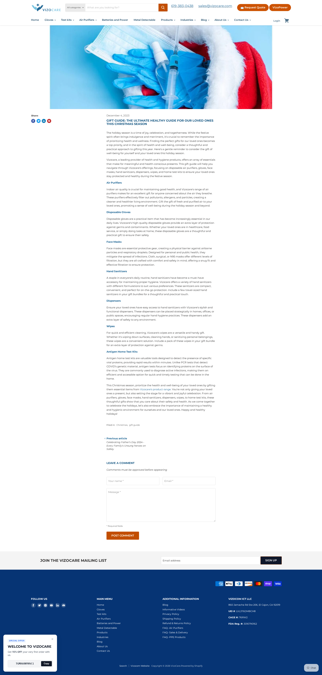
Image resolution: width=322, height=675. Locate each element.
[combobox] (121, 7)
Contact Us (241, 19)
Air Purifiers (87, 19)
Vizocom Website (140, 665)
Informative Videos (174, 609)
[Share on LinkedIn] (44, 121)
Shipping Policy (172, 618)
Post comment (122, 535)
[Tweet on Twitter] (39, 121)
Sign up (271, 560)
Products (167, 19)
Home (35, 19)
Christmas (121, 425)
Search (123, 665)
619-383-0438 (182, 6)
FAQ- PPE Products (174, 637)
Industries (187, 19)
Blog (204, 19)
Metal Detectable (144, 19)
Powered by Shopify (192, 665)
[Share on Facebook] (33, 121)
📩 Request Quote (252, 7)
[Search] (163, 7)
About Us (220, 19)
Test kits (66, 19)
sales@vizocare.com (215, 6)
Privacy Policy (171, 614)
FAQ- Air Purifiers (173, 627)
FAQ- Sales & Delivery (175, 632)
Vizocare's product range (155, 389)
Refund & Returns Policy (177, 623)
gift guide (134, 425)
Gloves (49, 19)
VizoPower (280, 7)
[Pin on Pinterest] (49, 121)
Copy (46, 663)
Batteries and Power (115, 19)
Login (276, 20)
